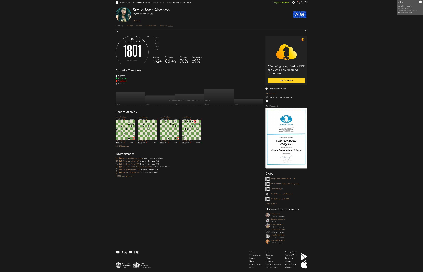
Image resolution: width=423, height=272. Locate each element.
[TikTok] (122, 252)
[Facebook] (134, 252)
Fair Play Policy (272, 267)
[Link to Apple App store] (304, 264)
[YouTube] (118, 252)
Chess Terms (290, 264)
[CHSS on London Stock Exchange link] (136, 265)
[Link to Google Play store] (304, 256)
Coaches (269, 255)
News (122, 2)
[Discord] (130, 252)
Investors (289, 258)
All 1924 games (122, 146)
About (288, 261)
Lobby (129, 2)
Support (269, 261)
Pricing (268, 258)
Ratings (176, 2)
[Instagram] (137, 252)
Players (169, 2)
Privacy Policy (291, 252)
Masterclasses (158, 2)
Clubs (182, 2)
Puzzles (148, 2)
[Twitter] (125, 252)
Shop (188, 2)
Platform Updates (273, 264)
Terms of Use (290, 255)
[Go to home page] (117, 2)
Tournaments (138, 2)
